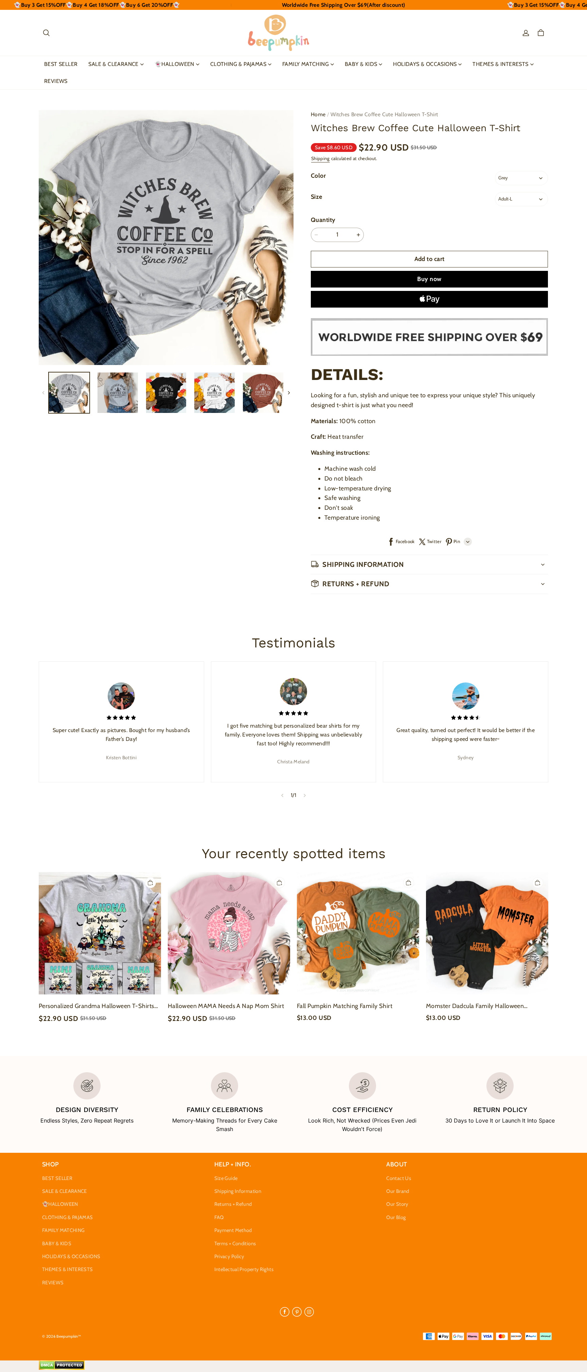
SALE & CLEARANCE (113, 64)
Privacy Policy (229, 1256)
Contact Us (398, 1178)
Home (318, 114)
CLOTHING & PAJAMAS (238, 64)
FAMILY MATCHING (305, 64)
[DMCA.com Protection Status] (62, 1368)
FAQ (219, 1217)
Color (318, 175)
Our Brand (397, 1191)
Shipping (320, 158)
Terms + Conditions (235, 1243)
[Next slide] (304, 795)
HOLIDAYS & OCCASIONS (425, 64)
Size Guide (226, 1178)
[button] (46, 33)
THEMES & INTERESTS (500, 64)
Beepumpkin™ (68, 1336)
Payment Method (233, 1230)
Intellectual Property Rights (243, 1269)
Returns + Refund (233, 1204)
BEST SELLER (60, 64)
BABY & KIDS (361, 64)
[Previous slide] (282, 795)
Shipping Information (237, 1191)
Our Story (397, 1204)
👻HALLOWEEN (174, 64)
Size (316, 197)
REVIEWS (56, 81)
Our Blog (396, 1217)
